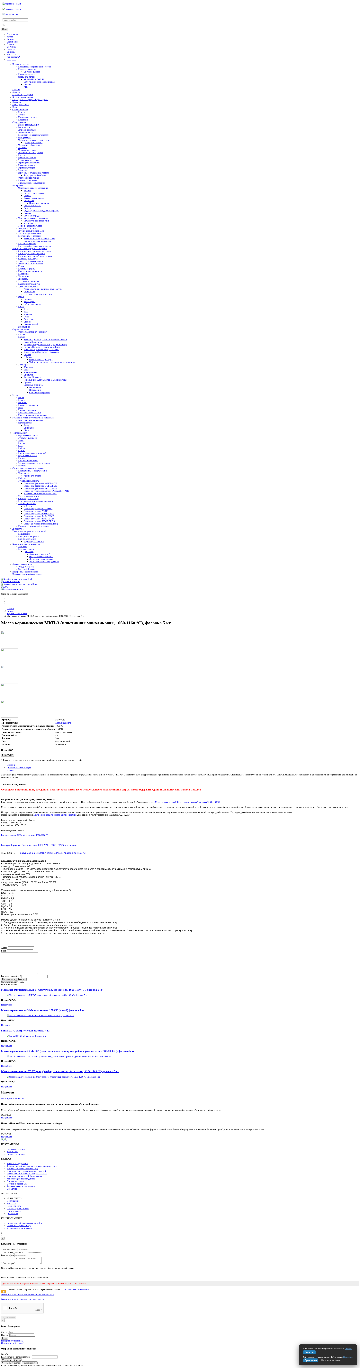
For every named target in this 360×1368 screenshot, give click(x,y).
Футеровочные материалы (30, 420)
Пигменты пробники (39, 203)
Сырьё (15, 395)
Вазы (26, 370)
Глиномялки (24, 127)
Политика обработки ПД (19, 1225)
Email (3, 951)
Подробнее (6, 1005)
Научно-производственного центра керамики (55, 815)
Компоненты (30, 223)
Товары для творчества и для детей (29, 531)
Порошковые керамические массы (34, 67)
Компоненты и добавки (29, 236)
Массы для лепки (26, 77)
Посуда (21, 337)
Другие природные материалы (32, 415)
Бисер (26, 425)
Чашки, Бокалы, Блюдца (40, 359)
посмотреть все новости (12, 1098)
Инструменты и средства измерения (29, 248)
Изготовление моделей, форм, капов (24, 1176)
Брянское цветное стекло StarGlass (40, 493)
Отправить (6, 1360)
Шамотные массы (26, 74)
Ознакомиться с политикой (76, 1289)
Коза (26, 311)
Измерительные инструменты (38, 294)
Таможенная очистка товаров (21, 1186)
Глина (21, 397)
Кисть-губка (29, 301)
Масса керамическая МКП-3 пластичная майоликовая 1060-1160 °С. (187, 802)
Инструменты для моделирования (34, 251)
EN (4, 25)
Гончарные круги (20, 104)
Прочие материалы (27, 243)
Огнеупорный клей (27, 438)
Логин (4, 1332)
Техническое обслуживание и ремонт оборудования (32, 1166)
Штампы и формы (26, 269)
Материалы (17, 185)
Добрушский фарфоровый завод (39, 82)
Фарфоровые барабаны (35, 175)
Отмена (17, 1360)
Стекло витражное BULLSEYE (39, 516)
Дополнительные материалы (37, 241)
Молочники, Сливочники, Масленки (41, 349)
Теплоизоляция (19, 433)
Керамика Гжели (63, 723)
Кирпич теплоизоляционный (32, 453)
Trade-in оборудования (17, 1163)
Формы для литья (20, 329)
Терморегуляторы (26, 168)
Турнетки (22, 170)
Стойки (21, 114)
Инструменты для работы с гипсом (35, 256)
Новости (11, 49)
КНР (26, 87)
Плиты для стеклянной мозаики (33, 526)
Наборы (27, 213)
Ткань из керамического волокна (34, 463)
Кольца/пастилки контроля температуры (43, 289)
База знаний (12, 42)
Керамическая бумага (28, 435)
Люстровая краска (32, 205)
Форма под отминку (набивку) (32, 332)
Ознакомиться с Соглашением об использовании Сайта (27, 1294)
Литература (17, 529)
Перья (21, 266)
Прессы (21, 155)
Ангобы (16, 92)
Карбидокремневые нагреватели (33, 135)
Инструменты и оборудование (32, 471)
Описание (11, 765)
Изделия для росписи (34, 541)
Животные (29, 367)
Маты (20, 440)
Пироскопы (29, 291)
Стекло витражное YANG (36, 511)
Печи (14, 107)
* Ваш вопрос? (8, 1263)
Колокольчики (30, 372)
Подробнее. (348, 1357)
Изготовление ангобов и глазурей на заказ (27, 1173)
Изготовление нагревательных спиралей (26, 1171)
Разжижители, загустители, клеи (39, 238)
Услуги (10, 36)
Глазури (16, 89)
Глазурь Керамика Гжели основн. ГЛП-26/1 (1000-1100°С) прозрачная (39, 845)
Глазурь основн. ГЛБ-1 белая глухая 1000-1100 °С (24, 835)
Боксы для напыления (28, 125)
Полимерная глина (27, 539)
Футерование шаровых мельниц (22, 1168)
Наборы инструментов (29, 284)
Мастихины (23, 276)
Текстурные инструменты (30, 263)
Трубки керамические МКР (31, 231)
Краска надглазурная (34, 198)
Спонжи (28, 299)
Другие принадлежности (30, 271)
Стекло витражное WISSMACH (39, 513)
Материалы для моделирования (33, 218)
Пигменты (17, 102)
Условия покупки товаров (19, 1228)
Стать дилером (14, 1211)
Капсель (22, 112)
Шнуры (21, 443)
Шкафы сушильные (27, 180)
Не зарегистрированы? (12, 1341)
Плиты (21, 458)
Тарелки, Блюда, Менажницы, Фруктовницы (45, 344)
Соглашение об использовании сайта (24, 1223)
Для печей (28, 551)
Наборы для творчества (29, 536)
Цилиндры (29, 428)
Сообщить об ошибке (11, 1363)
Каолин (21, 400)
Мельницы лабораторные (30, 145)
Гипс (20, 407)
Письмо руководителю (18, 1208)
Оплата (10, 44)
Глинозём (22, 402)
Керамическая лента (27, 455)
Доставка (11, 47)
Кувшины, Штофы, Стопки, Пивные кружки (45, 339)
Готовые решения (15, 1181)
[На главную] (12, 4)
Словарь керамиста (16, 1149)
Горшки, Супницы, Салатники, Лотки (42, 347)
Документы (12, 1213)
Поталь (27, 208)
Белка (26, 309)
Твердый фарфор (26, 566)
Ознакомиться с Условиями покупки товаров (22, 1299)
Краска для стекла (32, 476)
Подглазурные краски (34, 193)
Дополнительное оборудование (44, 561)
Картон (21, 450)
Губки (21, 296)
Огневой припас (20, 109)
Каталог (10, 39)
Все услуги (12, 1189)
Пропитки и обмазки (28, 460)
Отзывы (10, 770)
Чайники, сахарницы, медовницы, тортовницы (52, 362)
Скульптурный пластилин (36, 221)
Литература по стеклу (28, 498)
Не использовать (331, 1360)
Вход (4, 1338)
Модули (22, 465)
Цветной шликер (32, 72)
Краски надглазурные (22, 97)
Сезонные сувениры (33, 385)
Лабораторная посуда (28, 258)
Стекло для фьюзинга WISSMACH (40, 483)
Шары (27, 430)
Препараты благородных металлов (34, 246)
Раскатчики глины (27, 157)
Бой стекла (29, 506)
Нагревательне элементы (41, 556)
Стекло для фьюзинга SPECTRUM (40, 488)
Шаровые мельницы (28, 165)
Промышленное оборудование (27, 574)
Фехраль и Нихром (27, 228)
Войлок (21, 448)
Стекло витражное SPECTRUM (39, 518)
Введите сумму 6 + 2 (11, 976)
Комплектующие (26, 549)
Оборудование (19, 122)
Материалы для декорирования (33, 188)
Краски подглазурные (22, 94)
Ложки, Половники (33, 342)
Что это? (348, 1349)
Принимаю (311, 1360)
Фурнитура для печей (39, 554)
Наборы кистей (31, 324)
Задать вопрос (8, 1318)
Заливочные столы (27, 130)
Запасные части (25, 132)
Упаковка (22, 546)
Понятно (309, 1352)
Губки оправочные (33, 304)
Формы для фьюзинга (28, 496)
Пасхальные (35, 387)
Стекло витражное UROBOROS (39, 521)
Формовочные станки (28, 178)
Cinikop (27, 84)
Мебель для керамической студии (34, 140)
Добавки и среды (32, 215)
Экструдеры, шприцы (28, 281)
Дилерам (11, 52)
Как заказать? (13, 57)
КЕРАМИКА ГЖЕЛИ (34, 79)
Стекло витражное (27, 503)
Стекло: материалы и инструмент (28, 468)
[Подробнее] (47, 995)
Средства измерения (28, 286)
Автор (4, 948)
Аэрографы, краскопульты (30, 261)
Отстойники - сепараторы (30, 152)
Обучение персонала (17, 1184)
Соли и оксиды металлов (30, 226)
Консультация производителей (21, 1179)
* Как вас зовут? (9, 1249)
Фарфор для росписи (22, 564)
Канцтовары (24, 534)
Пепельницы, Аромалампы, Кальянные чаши (45, 380)
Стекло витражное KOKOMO (38, 508)
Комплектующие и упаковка (26, 544)
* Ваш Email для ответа (12, 1252)
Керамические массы (22, 64)
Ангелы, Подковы (32, 377)
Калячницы (23, 274)
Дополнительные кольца (41, 559)
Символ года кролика (39, 392)
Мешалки (22, 147)
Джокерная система (33, 142)
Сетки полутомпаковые (29, 233)
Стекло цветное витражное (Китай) (41, 524)
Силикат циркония (27, 410)
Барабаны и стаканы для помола (33, 173)
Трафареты (23, 279)
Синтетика (29, 319)
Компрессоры (24, 137)
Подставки (23, 120)
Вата (20, 445)
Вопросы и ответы (16, 1154)
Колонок (28, 314)
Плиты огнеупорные (28, 117)
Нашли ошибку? (29, 1363)
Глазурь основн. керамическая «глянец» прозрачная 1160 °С (52, 852)
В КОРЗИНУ (7, 755)
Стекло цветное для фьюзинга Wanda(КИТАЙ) (46, 491)
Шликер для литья (27, 69)
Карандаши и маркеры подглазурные (30, 99)
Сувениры (23, 364)
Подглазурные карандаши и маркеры (41, 210)
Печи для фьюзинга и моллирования (35, 501)
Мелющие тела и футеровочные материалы (33, 417)
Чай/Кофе (28, 357)
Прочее (21, 334)
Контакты (11, 54)
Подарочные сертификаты (25, 572)
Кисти (21, 306)
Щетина (27, 322)
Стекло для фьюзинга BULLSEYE (40, 486)
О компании (13, 34)
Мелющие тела (25, 423)
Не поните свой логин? (12, 1343)
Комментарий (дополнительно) (16, 1357)
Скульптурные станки (28, 160)
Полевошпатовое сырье (29, 412)
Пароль (4, 1335)
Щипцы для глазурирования (31, 253)
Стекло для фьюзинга (28, 481)
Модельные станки (27, 150)
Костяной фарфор (26, 569)
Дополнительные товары (19, 767)
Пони (26, 316)
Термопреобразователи (29, 162)
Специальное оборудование (31, 183)
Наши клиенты (14, 1206)
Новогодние (35, 390)
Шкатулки (28, 375)
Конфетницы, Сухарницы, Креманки (41, 352)
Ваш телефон (7, 1255)
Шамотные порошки (28, 405)
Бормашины (24, 327)
